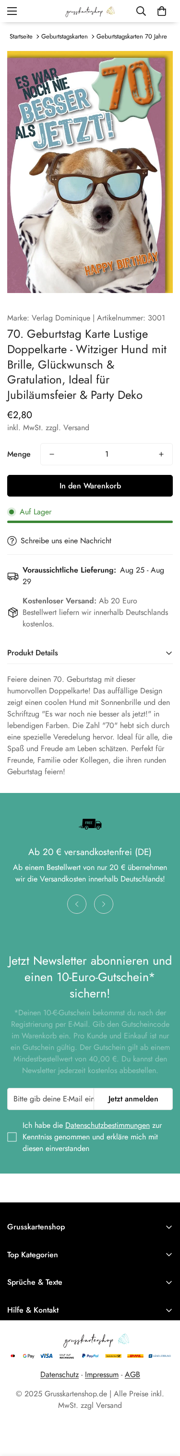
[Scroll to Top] (162, 1405)
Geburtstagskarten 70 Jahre (131, 36)
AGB (132, 1374)
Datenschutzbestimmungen (107, 1125)
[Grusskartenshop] (90, 11)
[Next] (103, 904)
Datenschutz (59, 1374)
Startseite (21, 36)
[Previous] (76, 904)
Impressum (102, 1374)
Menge (19, 454)
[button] (162, 11)
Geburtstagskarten (64, 36)
